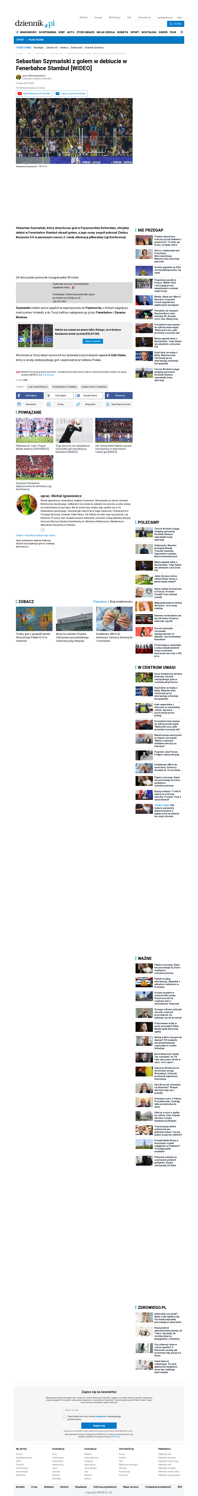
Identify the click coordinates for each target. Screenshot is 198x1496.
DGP (129, 17)
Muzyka (88, 1475)
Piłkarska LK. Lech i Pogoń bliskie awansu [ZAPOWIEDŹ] (32, 447)
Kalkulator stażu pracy (168, 1461)
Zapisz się (99, 1425)
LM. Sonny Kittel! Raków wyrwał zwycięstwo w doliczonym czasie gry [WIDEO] (113, 448)
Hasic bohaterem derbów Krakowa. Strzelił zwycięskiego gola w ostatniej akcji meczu (35, 543)
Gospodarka (57, 1461)
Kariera (64, 1487)
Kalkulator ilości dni (167, 1457)
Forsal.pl (20, 1464)
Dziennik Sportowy (94, 47)
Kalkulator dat (164, 1454)
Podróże (56, 1475)
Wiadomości (57, 1464)
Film (86, 1471)
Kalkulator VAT (165, 1464)
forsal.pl (98, 17)
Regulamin (81, 1487)
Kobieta (88, 1454)
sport (29, 54)
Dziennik (19, 54)
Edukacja (89, 1461)
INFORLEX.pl (114, 17)
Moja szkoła (90, 1464)
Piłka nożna (36, 39)
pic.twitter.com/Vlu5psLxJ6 (66, 297)
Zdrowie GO (52, 47)
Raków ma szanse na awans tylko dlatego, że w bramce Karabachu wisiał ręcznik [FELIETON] (88, 331)
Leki (121, 1461)
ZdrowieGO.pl (144, 17)
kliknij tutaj (115, 1437)
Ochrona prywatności (105, 1487)
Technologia (57, 1457)
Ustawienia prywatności (158, 1487)
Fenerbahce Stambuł (64, 387)
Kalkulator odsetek (166, 1468)
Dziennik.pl (58, 1448)
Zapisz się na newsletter (73, 93)
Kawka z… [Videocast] (71, 47)
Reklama (49, 1487)
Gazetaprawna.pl (24, 1457)
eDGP (18, 1461)
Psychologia (124, 1471)
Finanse (122, 1457)
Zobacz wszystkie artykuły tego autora (35, 535)
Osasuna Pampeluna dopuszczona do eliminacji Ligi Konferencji (33, 486)
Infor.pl (19, 1454)
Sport (20, 39)
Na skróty (21, 1448)
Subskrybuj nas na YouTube (36, 93)
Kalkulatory (164, 1448)
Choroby (123, 1468)
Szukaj (177, 23)
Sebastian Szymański (94, 387)
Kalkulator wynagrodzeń (169, 1475)
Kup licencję (48, 375)
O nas (34, 1487)
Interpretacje (22, 1471)
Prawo (122, 1454)
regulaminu (101, 1416)
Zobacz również (93, 341)
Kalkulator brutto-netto (168, 1471)
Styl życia (123, 1475)
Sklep (179, 17)
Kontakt (20, 1487)
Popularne (100, 601)
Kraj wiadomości (121, 601)
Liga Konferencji (56, 54)
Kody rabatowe (91, 1457)
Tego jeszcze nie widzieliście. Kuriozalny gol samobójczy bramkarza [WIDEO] (73, 448)
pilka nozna (40, 54)
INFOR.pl (84, 17)
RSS (180, 1487)
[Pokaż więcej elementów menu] (181, 32)
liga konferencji (38, 387)
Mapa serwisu (130, 1487)
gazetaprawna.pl (165, 17)
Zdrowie (56, 1471)
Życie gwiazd (90, 1468)
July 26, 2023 (59, 301)
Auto (54, 1454)
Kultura (88, 1478)
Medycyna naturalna (128, 1464)
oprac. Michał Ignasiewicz (36, 77)
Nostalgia (38, 47)
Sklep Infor (21, 1475)
